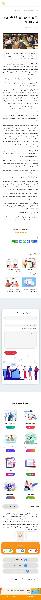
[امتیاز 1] (26, 233)
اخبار (37, 10)
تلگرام (18, 551)
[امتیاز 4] (18, 233)
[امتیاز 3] (21, 233)
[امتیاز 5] (16, 233)
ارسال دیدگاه (10, 352)
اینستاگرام (31, 551)
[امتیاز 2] (23, 233)
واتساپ (6, 551)
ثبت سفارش (30, 427)
